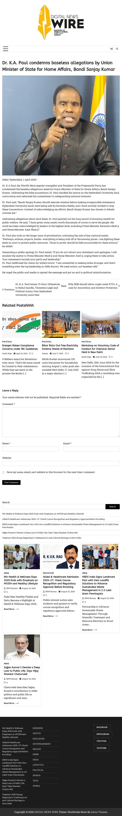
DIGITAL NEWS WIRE (46, 811)
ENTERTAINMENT (42, 744)
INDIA (6, 573)
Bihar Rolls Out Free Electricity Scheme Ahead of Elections (60, 347)
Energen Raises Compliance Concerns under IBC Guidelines (20, 347)
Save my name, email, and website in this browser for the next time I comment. (51, 472)
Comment (8, 403)
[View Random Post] (111, 49)
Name (6, 443)
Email (67, 443)
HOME (36, 754)
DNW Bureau (12, 588)
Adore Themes (99, 811)
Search (6, 502)
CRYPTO (37, 733)
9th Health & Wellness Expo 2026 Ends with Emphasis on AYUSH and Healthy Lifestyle (43, 513)
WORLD (36, 785)
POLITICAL (7, 342)
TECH (35, 780)
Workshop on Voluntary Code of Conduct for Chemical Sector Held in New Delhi (100, 349)
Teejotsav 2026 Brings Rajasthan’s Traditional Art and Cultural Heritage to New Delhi (41, 537)
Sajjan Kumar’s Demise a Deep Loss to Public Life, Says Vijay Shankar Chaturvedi (40, 532)
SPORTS (36, 775)
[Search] (117, 49)
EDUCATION (48, 573)
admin (45, 353)
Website (6, 457)
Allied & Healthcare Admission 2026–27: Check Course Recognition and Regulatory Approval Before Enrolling (53, 519)
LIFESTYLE (38, 765)
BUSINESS (38, 728)
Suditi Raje (7, 353)
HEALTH (37, 749)
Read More (9, 609)
